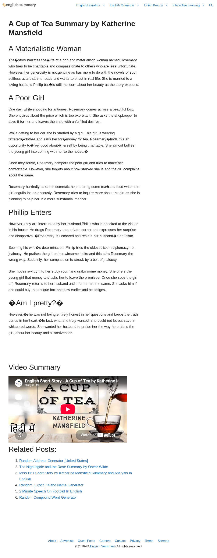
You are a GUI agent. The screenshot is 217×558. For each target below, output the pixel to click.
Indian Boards (153, 5)
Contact (120, 541)
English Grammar (122, 5)
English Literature (88, 5)
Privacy (135, 541)
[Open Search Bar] (210, 5)
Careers (105, 541)
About (52, 541)
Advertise (67, 541)
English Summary (102, 546)
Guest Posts (86, 541)
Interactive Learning (186, 5)
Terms (149, 541)
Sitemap (163, 541)
